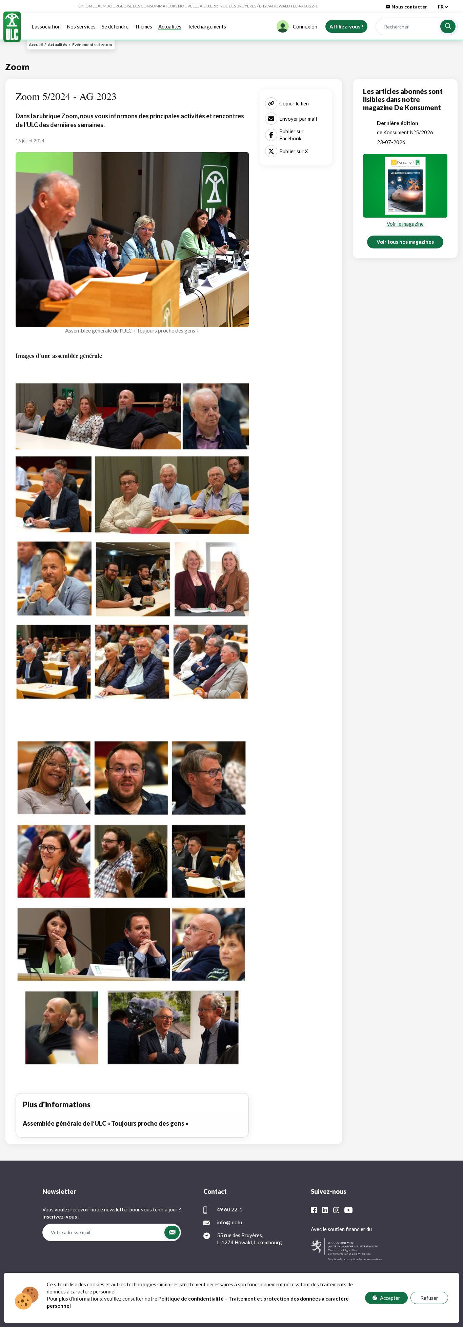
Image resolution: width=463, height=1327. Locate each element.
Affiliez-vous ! (346, 26)
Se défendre (115, 26)
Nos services (81, 26)
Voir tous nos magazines (405, 242)
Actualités (169, 26)
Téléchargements (206, 26)
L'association (46, 26)
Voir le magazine (405, 224)
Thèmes (143, 26)
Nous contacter (409, 6)
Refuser (429, 1298)
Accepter (390, 1298)
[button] (448, 26)
